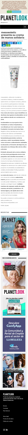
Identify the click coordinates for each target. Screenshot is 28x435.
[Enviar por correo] (10, 43)
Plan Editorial (6, 411)
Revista (5, 406)
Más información (16, 11)
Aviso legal (6, 416)
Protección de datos (8, 418)
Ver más (14, 254)
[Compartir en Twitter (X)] (19, 43)
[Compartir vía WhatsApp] (8, 45)
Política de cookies (8, 421)
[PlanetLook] (4, 429)
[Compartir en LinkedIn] (4, 45)
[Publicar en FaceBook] (15, 43)
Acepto (9, 11)
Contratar (5, 408)
